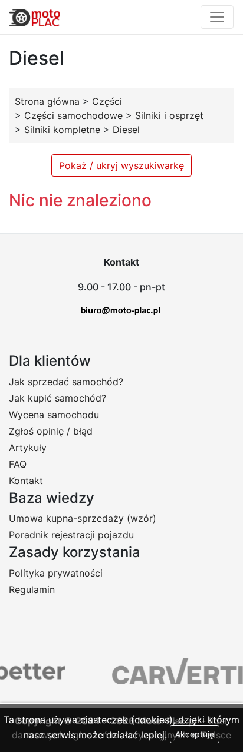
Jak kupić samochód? (57, 398)
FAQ (18, 464)
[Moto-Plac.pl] (34, 17)
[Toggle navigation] (217, 17)
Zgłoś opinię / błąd (51, 431)
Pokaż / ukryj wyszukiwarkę (121, 165)
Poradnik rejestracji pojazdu (71, 535)
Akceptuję (194, 734)
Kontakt (26, 480)
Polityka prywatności (56, 573)
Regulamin (32, 589)
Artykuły (28, 447)
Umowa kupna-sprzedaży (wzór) (82, 518)
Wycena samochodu (54, 414)
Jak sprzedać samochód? (66, 381)
